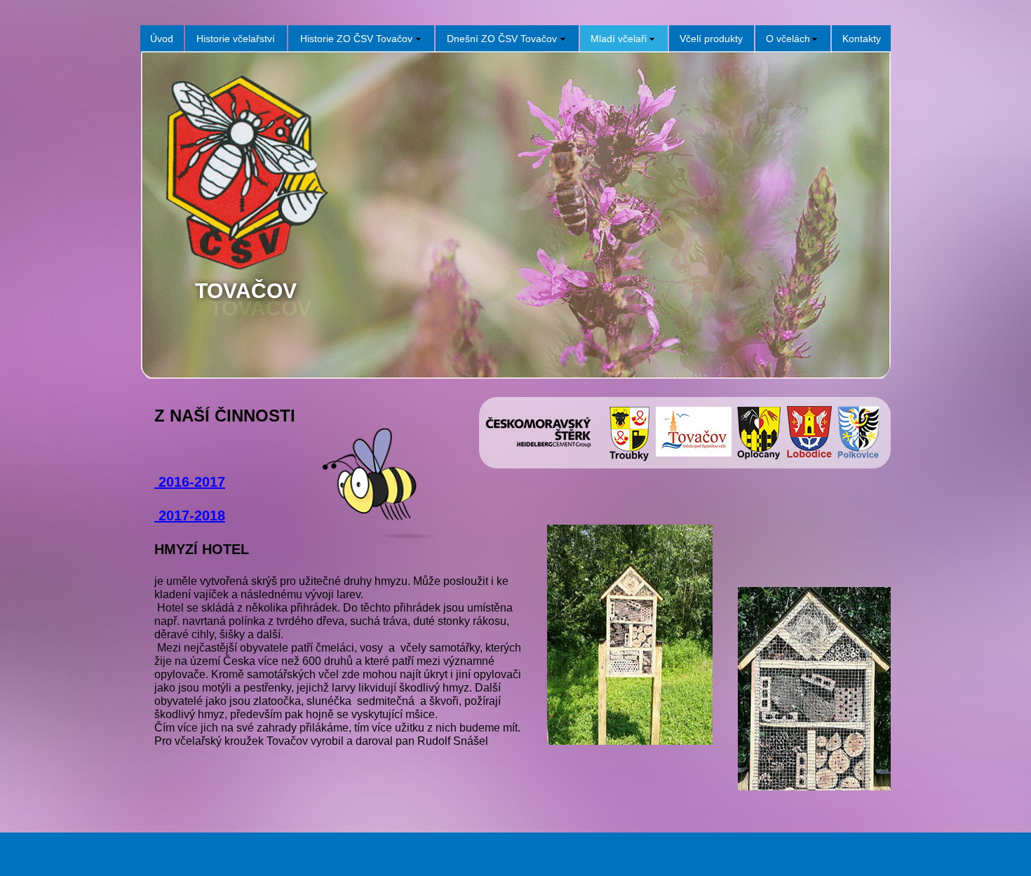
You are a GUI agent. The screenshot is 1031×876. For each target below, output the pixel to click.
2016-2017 (189, 482)
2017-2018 (192, 515)
